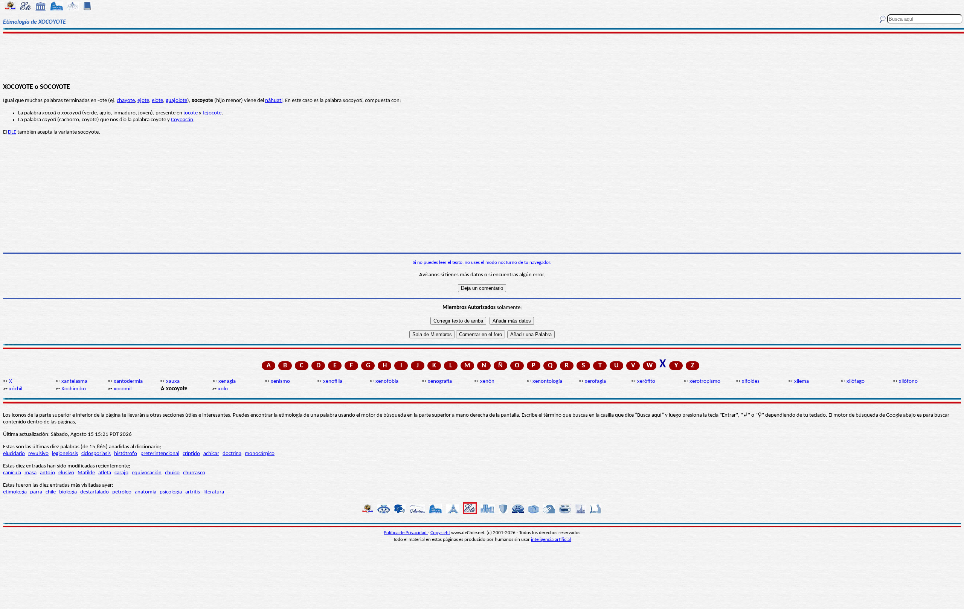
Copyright (440, 532)
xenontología (547, 381)
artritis (192, 492)
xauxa (173, 381)
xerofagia (595, 381)
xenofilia (332, 381)
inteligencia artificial (551, 539)
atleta (104, 473)
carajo (121, 473)
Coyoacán (182, 120)
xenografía (440, 381)
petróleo (121, 492)
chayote (126, 101)
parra (36, 492)
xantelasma (74, 381)
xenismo (280, 381)
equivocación (147, 473)
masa (30, 473)
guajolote (176, 101)
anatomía (145, 492)
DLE (12, 132)
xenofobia (386, 381)
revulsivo (38, 454)
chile (51, 492)
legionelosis (65, 454)
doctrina (232, 454)
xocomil (122, 389)
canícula (12, 473)
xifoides (751, 381)
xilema (801, 381)
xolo (223, 389)
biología (68, 492)
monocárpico (260, 454)
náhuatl (273, 101)
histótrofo (125, 454)
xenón (487, 381)
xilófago (856, 381)
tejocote (212, 113)
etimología (15, 492)
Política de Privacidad (406, 532)
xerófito (646, 381)
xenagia (227, 381)
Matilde (86, 473)
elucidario (14, 454)
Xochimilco (73, 389)
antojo (47, 473)
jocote (190, 113)
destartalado (94, 492)
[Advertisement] (482, 57)
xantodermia (128, 381)
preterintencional (159, 454)
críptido (191, 454)
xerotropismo (704, 381)
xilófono (908, 381)
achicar (211, 454)
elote (157, 101)
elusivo (66, 473)
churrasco (194, 473)
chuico (172, 473)
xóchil (15, 389)
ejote (143, 101)
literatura (213, 492)
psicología (171, 492)
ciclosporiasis (96, 454)
